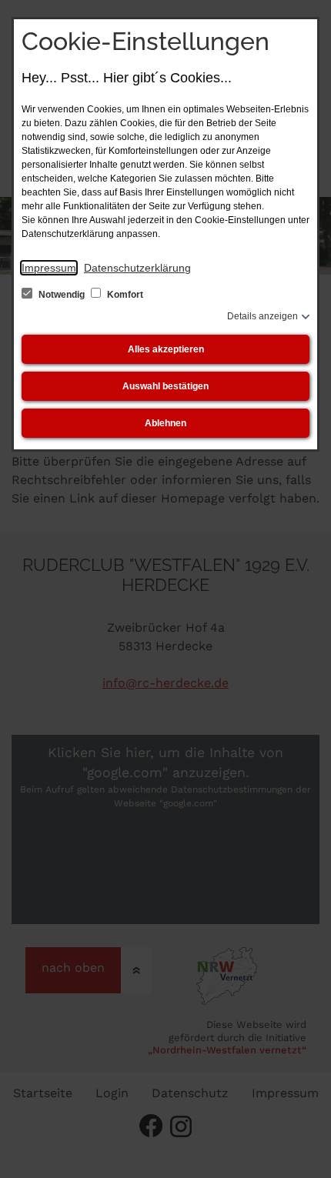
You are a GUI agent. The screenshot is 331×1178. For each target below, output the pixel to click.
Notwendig (61, 294)
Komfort (124, 294)
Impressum (49, 268)
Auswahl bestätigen (165, 386)
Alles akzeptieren (166, 349)
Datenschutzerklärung (137, 268)
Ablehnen (165, 423)
